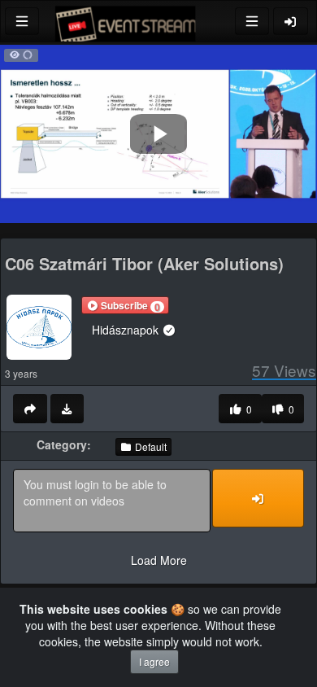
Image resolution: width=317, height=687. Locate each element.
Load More (159, 560)
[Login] (291, 21)
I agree (154, 661)
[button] (125, 305)
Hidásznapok (127, 330)
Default (149, 446)
